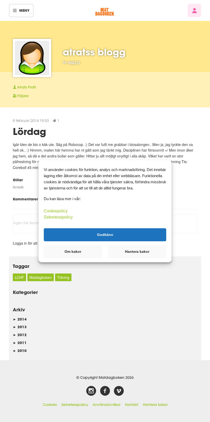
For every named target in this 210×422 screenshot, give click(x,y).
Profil (26, 87)
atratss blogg (94, 52)
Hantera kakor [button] (137, 251)
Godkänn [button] (105, 235)
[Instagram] (91, 391)
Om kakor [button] (73, 251)
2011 (20, 342)
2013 (20, 326)
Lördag (29, 131)
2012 (20, 334)
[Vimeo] (119, 391)
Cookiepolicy (56, 211)
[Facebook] (105, 391)
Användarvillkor (106, 404)
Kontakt (131, 404)
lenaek (18, 186)
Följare (23, 96)
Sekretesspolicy (74, 404)
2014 (20, 319)
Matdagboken (40, 277)
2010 (20, 350)
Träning (63, 277)
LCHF (19, 277)
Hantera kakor (155, 404)
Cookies (50, 404)
